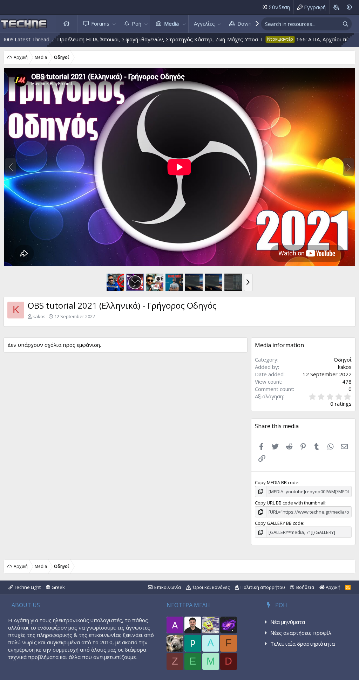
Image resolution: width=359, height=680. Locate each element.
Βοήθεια (305, 587)
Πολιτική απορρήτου (263, 587)
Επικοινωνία (167, 587)
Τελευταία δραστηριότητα (302, 643)
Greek (57, 587)
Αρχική (66, 24)
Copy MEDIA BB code (276, 482)
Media (171, 23)
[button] (114, 24)
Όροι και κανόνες (211, 587)
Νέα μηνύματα (287, 621)
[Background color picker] (336, 7)
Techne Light (27, 587)
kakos (39, 316)
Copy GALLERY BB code (279, 523)
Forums (100, 23)
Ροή (136, 23)
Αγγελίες (204, 23)
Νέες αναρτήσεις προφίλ (300, 632)
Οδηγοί (343, 359)
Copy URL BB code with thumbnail (290, 503)
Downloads (250, 23)
